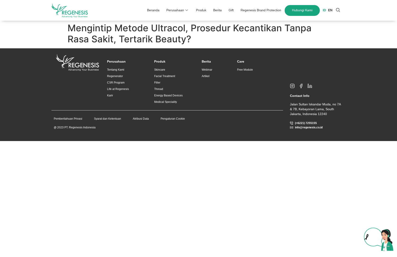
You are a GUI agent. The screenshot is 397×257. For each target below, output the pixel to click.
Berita (217, 10)
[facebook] (303, 86)
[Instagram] (294, 86)
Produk (201, 10)
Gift (231, 10)
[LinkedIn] (311, 86)
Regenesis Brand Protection (261, 10)
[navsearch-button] (338, 10)
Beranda (153, 10)
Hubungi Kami (302, 10)
